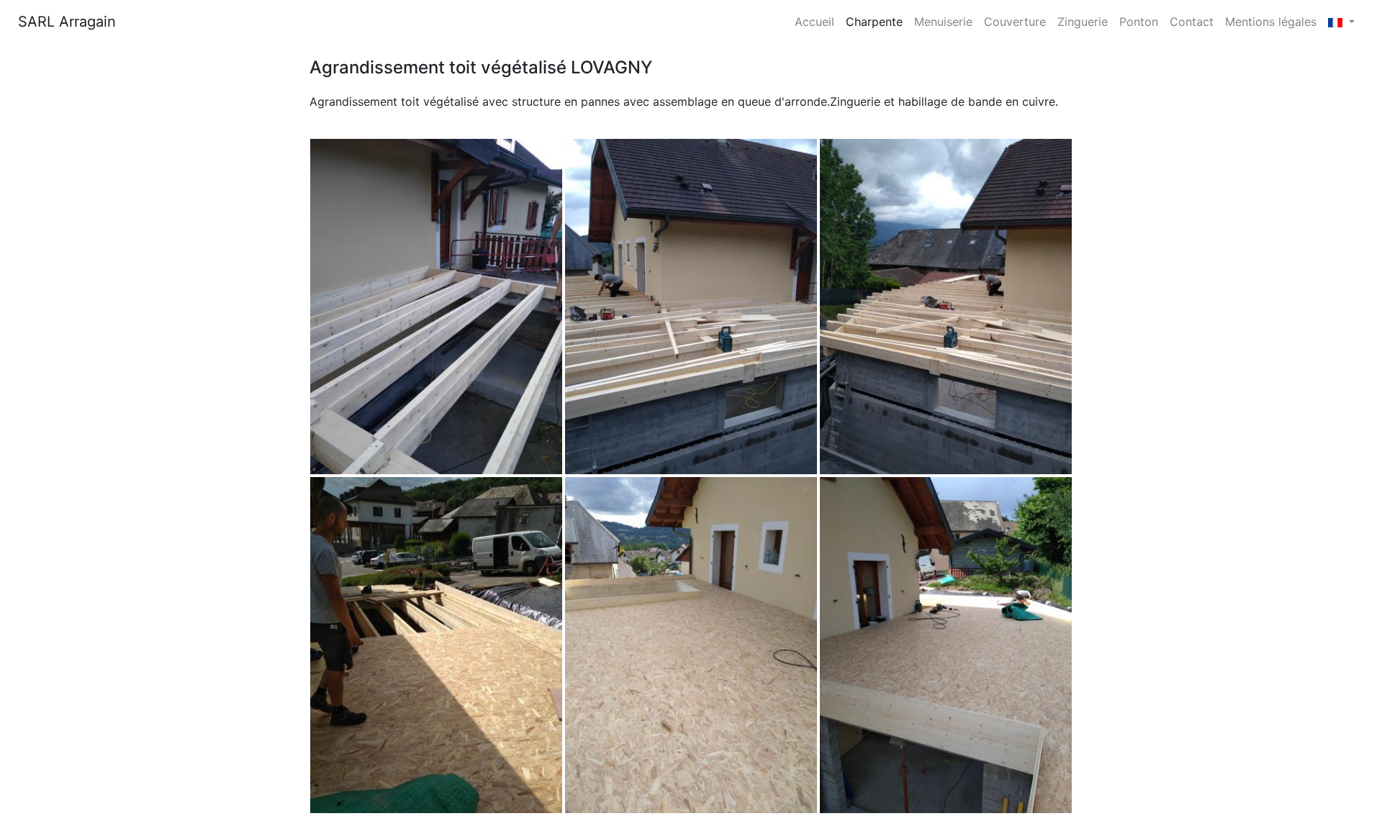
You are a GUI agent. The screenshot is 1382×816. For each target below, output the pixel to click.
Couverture (1015, 21)
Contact (1192, 21)
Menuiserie (943, 21)
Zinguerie (1082, 21)
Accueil (817, 21)
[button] (1341, 21)
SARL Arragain (67, 21)
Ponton (1138, 21)
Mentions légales (1270, 21)
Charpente (874, 21)
